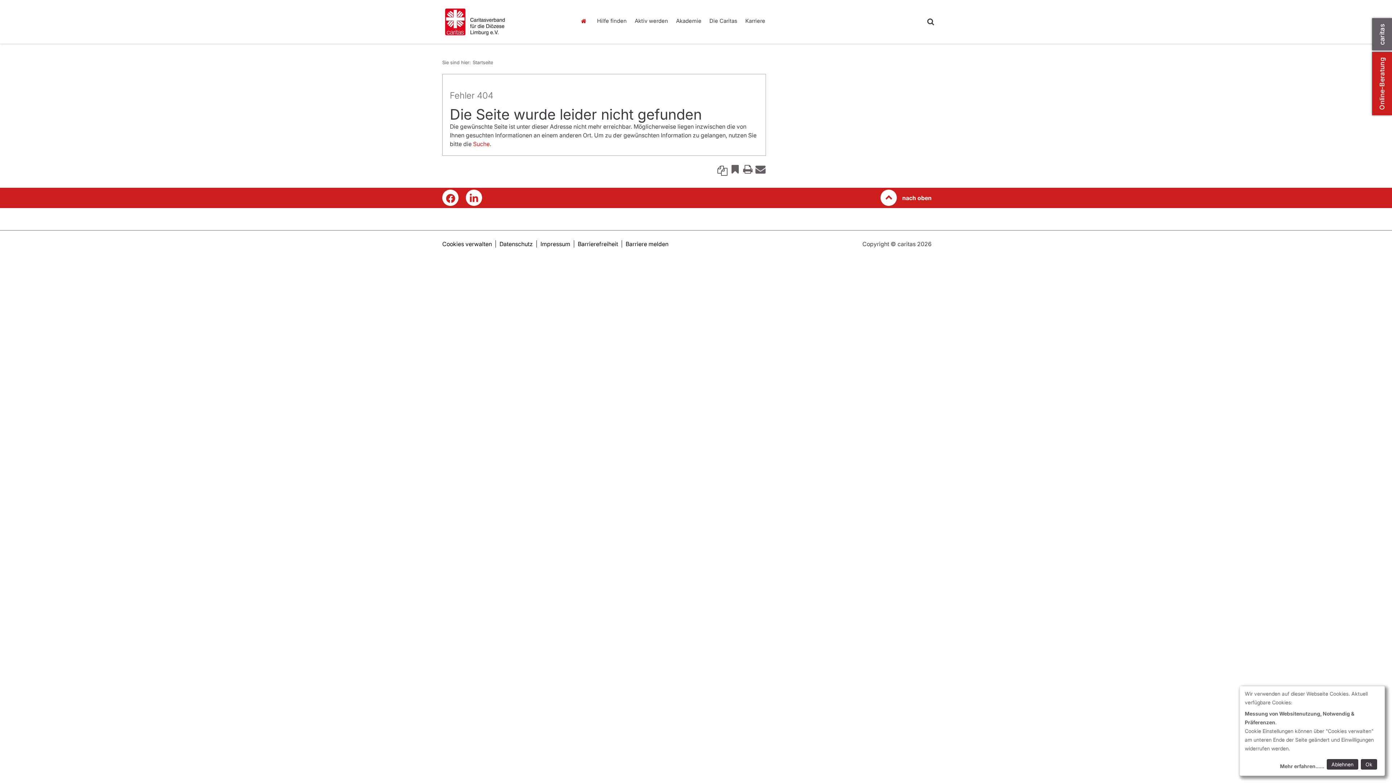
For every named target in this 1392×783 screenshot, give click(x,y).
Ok (1369, 764)
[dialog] (1312, 731)
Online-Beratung (1382, 83)
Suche (481, 144)
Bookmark (735, 169)
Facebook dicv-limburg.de (450, 198)
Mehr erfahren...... (1302, 766)
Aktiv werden (651, 20)
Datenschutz (516, 244)
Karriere (755, 20)
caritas (1382, 34)
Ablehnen (1342, 764)
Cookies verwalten (467, 244)
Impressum (555, 244)
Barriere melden (647, 244)
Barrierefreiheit (598, 244)
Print (747, 169)
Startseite (585, 21)
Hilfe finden (612, 20)
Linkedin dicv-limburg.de (474, 198)
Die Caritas (723, 20)
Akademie (688, 20)
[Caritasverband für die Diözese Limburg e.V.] (504, 21)
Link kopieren (722, 169)
